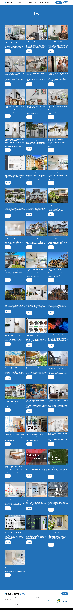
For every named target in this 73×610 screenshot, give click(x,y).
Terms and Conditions (39, 599)
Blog (28, 604)
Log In (66, 2)
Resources (37, 597)
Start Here (59, 2)
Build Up (19, 2)
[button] (47, 2)
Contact (41, 2)
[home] (8, 2)
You (28, 597)
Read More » (8, 51)
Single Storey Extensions (19, 599)
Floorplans (16, 604)
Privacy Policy (37, 602)
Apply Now (65, 593)
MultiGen (35, 2)
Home (16, 597)
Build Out (24, 2)
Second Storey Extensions (19, 602)
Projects (30, 2)
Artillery (41, 608)
